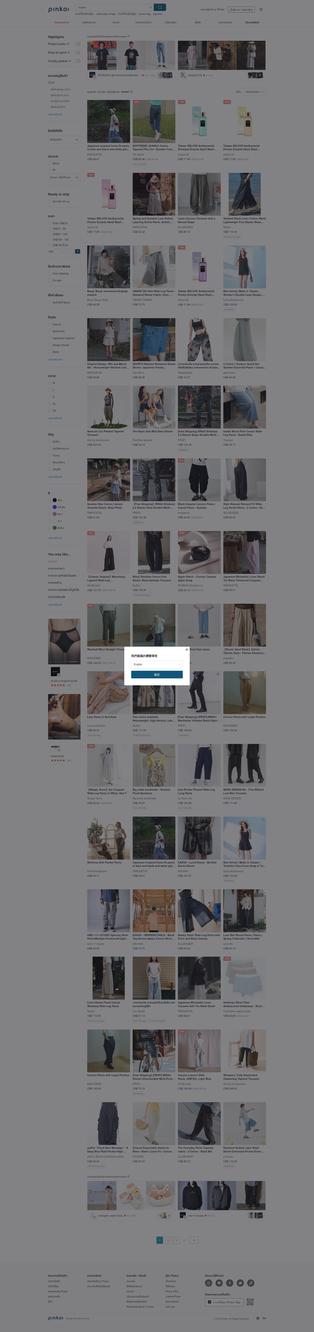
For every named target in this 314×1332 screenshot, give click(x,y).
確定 (157, 674)
